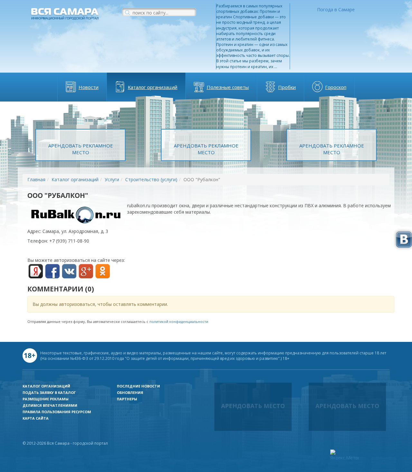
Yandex (35, 271)
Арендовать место (253, 406)
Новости (88, 87)
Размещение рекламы (46, 398)
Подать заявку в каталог (49, 392)
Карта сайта (36, 418)
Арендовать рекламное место (80, 149)
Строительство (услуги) (151, 179)
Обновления (130, 392)
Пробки (287, 87)
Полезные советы (228, 87)
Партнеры (127, 398)
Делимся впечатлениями (50, 405)
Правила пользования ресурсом (57, 411)
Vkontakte (69, 271)
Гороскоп (335, 87)
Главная (36, 179)
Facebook (52, 271)
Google (86, 271)
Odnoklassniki (102, 271)
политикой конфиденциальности (178, 321)
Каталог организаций (152, 87)
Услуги (112, 179)
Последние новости (138, 386)
